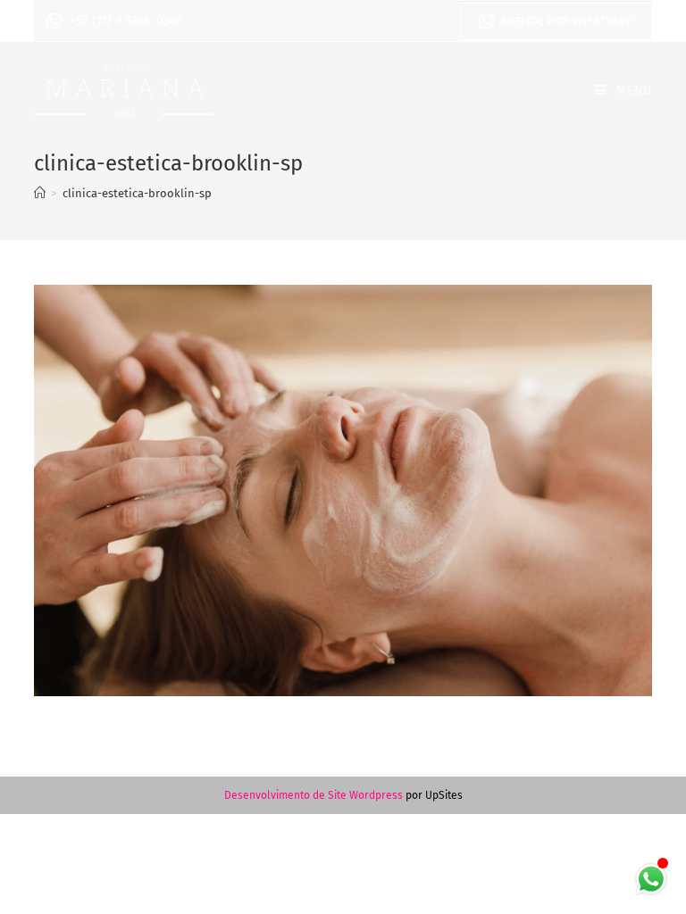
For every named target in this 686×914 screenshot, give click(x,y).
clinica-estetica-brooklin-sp (137, 193)
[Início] (40, 193)
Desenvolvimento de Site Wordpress (313, 795)
